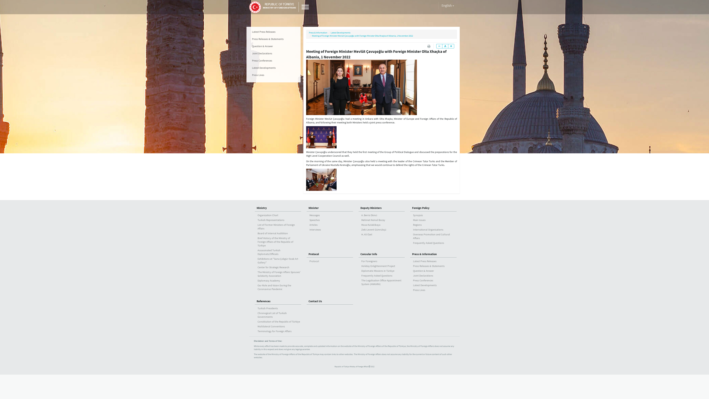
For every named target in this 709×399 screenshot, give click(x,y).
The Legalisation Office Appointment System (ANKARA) (381, 282)
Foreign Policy (420, 208)
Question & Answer (262, 46)
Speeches (314, 220)
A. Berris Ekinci (369, 215)
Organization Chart (268, 215)
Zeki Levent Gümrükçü (373, 229)
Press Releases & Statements (268, 39)
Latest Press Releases (263, 31)
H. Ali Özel (366, 234)
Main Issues (419, 220)
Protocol (314, 254)
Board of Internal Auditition (273, 233)
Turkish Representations (271, 220)
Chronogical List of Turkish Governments (272, 314)
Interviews (315, 229)
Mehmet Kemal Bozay (373, 220)
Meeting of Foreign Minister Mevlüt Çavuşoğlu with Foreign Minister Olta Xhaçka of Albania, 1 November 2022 (362, 35)
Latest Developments (264, 67)
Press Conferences (262, 60)
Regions (417, 224)
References (263, 301)
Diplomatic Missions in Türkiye (377, 270)
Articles (313, 224)
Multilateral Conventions (271, 326)
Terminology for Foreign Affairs (275, 331)
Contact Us (315, 301)
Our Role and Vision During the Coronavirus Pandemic (274, 287)
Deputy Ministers (371, 208)
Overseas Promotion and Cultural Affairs (431, 236)
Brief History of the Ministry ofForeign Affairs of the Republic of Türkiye (275, 241)
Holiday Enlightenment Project (378, 266)
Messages (314, 215)
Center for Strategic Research (273, 267)
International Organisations (428, 229)
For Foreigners (369, 261)
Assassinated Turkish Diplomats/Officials (269, 252)
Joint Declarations (262, 53)
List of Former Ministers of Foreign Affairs (276, 226)
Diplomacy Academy (269, 280)
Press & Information (318, 32)
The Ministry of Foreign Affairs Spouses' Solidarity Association (279, 273)
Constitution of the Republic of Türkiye (279, 321)
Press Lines (258, 75)
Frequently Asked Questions (428, 243)
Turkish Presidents (268, 308)
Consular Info (368, 254)
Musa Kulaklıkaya (370, 224)
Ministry (262, 208)
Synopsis (418, 215)
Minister (314, 208)
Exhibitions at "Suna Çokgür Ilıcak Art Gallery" (278, 260)
